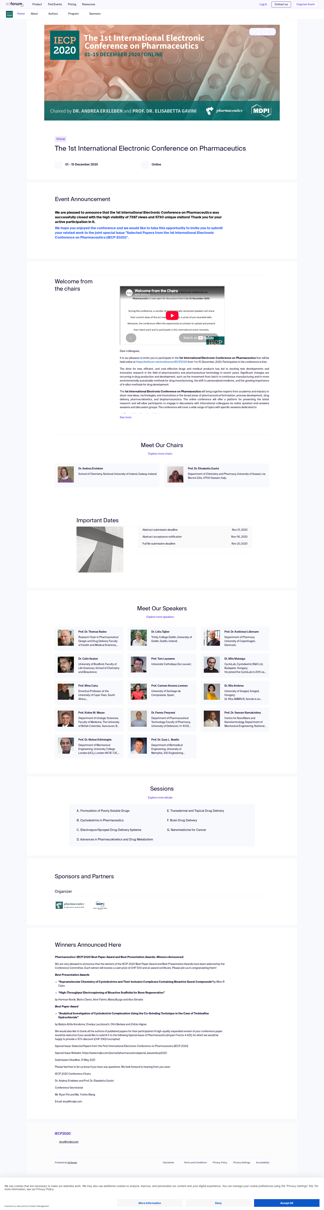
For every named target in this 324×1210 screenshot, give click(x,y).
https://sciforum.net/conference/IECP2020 (161, 362)
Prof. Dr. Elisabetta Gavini (203, 468)
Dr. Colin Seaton (88, 659)
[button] (90, 4)
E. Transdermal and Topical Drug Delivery (195, 811)
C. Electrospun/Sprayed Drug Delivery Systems (109, 830)
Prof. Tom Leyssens (163, 659)
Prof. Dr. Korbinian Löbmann (241, 632)
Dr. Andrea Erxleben (90, 468)
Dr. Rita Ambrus (234, 686)
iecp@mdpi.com (69, 1142)
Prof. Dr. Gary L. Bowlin (165, 740)
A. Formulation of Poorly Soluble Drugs (103, 811)
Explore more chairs (160, 454)
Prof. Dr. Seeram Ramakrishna (242, 713)
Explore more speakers (160, 617)
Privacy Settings (241, 1163)
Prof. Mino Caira (88, 686)
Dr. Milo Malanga (234, 659)
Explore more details (160, 797)
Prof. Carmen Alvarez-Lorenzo (169, 686)
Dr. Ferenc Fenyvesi (163, 713)
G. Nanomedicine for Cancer (186, 830)
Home (21, 14)
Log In (263, 4)
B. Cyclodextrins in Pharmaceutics (100, 820)
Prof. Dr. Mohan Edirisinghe (95, 740)
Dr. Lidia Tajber (160, 632)
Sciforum (72, 1163)
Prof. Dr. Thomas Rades (92, 632)
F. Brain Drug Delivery (182, 820)
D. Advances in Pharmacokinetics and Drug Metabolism (115, 839)
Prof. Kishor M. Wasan (91, 713)
